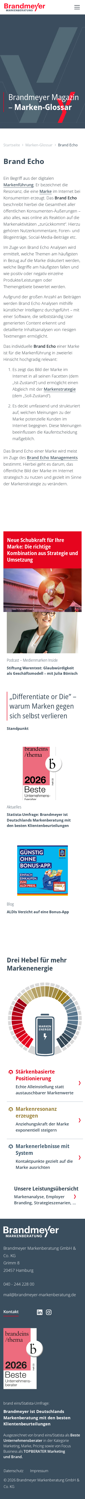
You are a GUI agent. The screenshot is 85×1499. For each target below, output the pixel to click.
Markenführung (18, 184)
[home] (24, 7)
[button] (76, 7)
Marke (45, 191)
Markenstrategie (60, 389)
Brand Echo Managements (52, 457)
